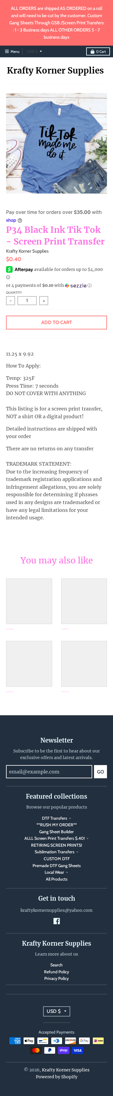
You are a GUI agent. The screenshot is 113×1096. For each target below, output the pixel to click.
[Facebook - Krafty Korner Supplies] (56, 921)
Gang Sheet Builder (56, 831)
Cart (101, 51)
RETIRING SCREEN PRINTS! (56, 845)
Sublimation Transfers (54, 851)
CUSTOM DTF (57, 858)
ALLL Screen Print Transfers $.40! (54, 838)
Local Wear (54, 872)
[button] (56, 285)
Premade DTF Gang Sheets (57, 865)
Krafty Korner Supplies (55, 70)
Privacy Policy (56, 978)
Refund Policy (56, 971)
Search (56, 965)
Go (100, 772)
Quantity (14, 292)
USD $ (32, 51)
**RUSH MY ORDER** (56, 824)
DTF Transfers (54, 818)
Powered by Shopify (56, 1076)
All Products (56, 879)
